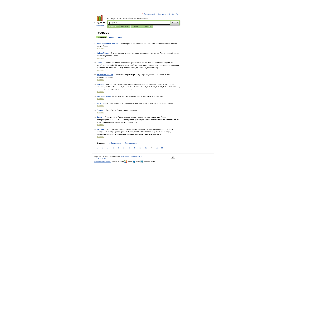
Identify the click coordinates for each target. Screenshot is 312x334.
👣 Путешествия (101, 158)
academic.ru (100, 26)
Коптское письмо (104, 96)
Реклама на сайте (136, 156)
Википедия (100, 49)
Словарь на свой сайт (166, 14)
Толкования (113, 26)
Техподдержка (125, 156)
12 (157, 148)
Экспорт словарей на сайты (102, 161)
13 (162, 148)
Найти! (175, 23)
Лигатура (101, 103)
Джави (99, 117)
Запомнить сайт (149, 14)
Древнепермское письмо (107, 44)
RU (177, 14)
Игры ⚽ (148, 26)
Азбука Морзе (103, 53)
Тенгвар (100, 110)
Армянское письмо (105, 75)
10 (146, 148)
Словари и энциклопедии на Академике (127, 18)
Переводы (124, 26)
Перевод (111, 37)
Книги (136, 26)
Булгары (100, 129)
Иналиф (100, 84)
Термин (100, 63)
